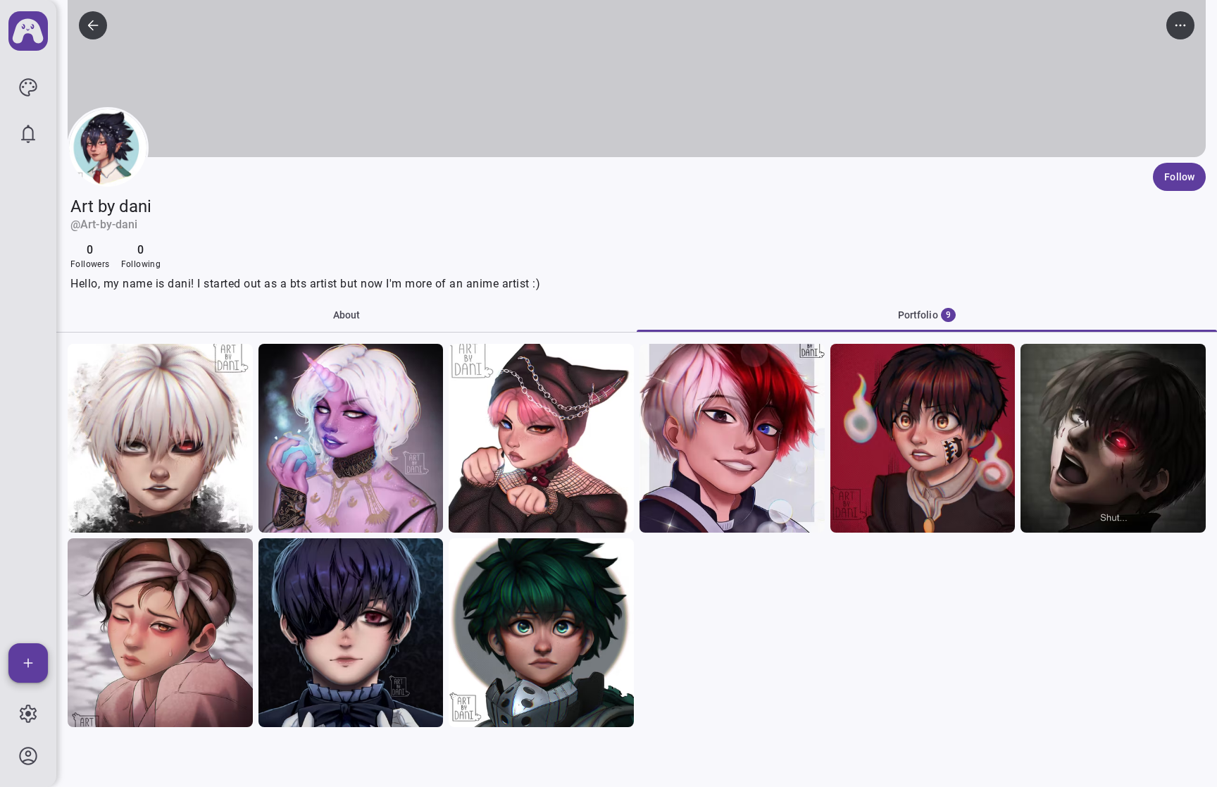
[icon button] (28, 87)
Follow (1179, 176)
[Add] (28, 663)
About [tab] (347, 315)
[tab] (927, 315)
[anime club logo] (28, 31)
